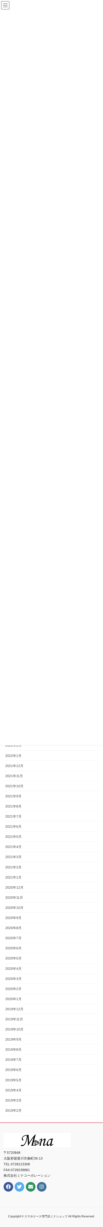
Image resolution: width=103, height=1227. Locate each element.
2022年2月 (13, 745)
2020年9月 (13, 918)
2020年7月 (13, 938)
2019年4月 (13, 1090)
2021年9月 (13, 796)
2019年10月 (14, 1029)
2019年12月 (14, 1009)
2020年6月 (13, 948)
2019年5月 (13, 1080)
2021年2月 (13, 867)
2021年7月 (13, 816)
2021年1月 (13, 877)
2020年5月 (13, 958)
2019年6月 (13, 1070)
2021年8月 (13, 806)
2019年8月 (13, 1049)
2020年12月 (14, 887)
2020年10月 (14, 908)
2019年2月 (13, 1110)
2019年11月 (14, 1019)
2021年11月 (14, 776)
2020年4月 (13, 969)
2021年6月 (13, 826)
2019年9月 (13, 1039)
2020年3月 (13, 979)
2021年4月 (13, 847)
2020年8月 (13, 928)
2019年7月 (13, 1060)
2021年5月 (13, 837)
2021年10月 (14, 786)
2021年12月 (14, 766)
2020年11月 (14, 897)
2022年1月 (13, 756)
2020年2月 (13, 989)
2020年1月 (13, 999)
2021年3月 (13, 857)
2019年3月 (13, 1100)
